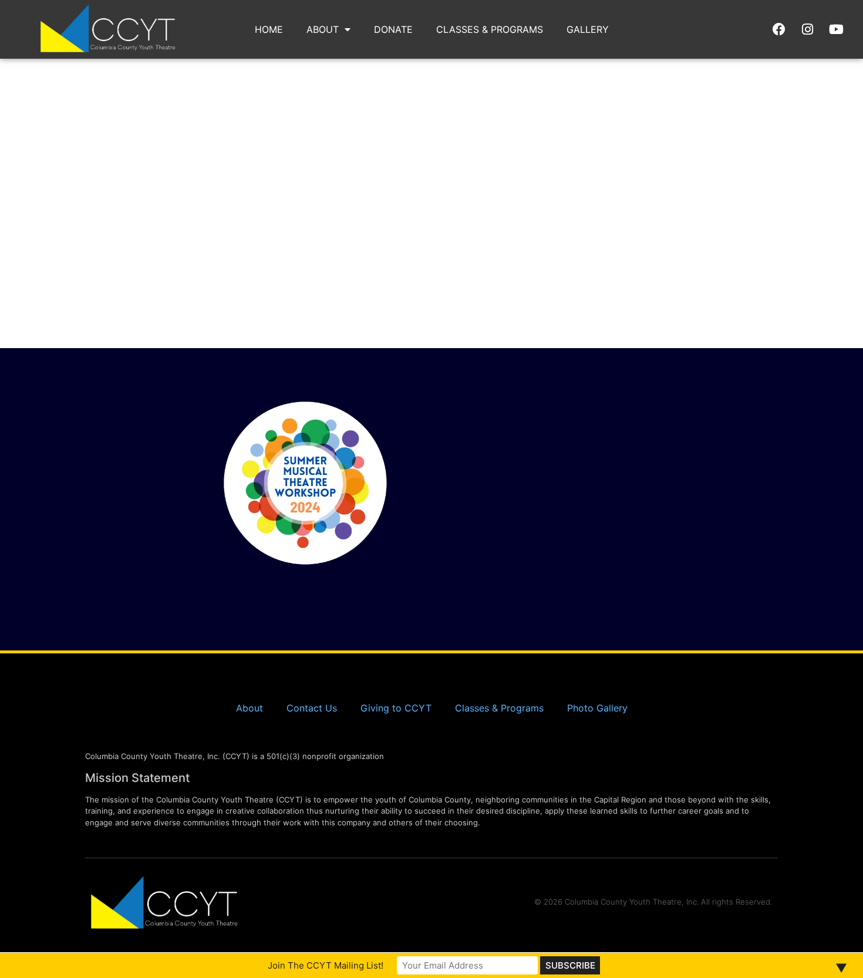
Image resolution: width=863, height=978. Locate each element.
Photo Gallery (597, 708)
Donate (393, 29)
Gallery (588, 29)
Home (269, 29)
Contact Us (311, 708)
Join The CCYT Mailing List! (325, 965)
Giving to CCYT (396, 708)
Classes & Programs (489, 29)
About (322, 29)
